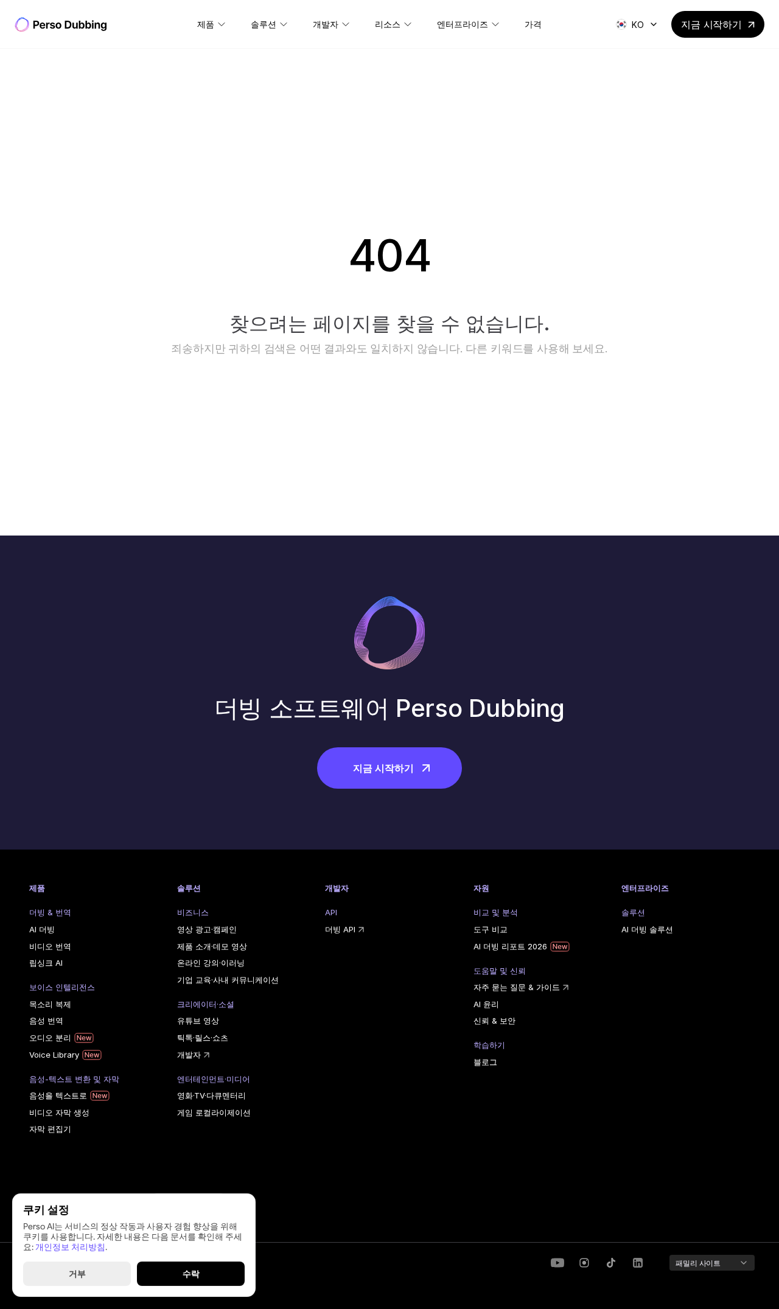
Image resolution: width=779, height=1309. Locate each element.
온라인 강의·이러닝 (211, 963)
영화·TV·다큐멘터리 (211, 1095)
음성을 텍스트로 (58, 1095)
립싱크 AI (46, 963)
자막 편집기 (50, 1129)
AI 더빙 (42, 929)
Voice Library (54, 1054)
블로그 (485, 1062)
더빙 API (340, 929)
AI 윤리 (486, 1004)
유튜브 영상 (198, 1020)
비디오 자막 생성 (59, 1112)
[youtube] (557, 1262)
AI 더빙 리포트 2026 (510, 946)
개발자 (189, 1054)
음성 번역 (46, 1020)
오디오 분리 (50, 1037)
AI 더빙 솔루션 (647, 929)
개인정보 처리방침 (70, 1246)
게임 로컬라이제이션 (214, 1112)
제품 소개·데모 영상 (212, 946)
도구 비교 (490, 929)
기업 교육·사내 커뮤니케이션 (228, 980)
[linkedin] (584, 1262)
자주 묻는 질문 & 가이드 (516, 987)
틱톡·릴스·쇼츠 (202, 1037)
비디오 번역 (50, 946)
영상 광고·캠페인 (207, 929)
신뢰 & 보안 (494, 1020)
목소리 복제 (50, 1004)
